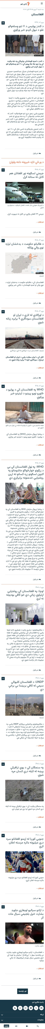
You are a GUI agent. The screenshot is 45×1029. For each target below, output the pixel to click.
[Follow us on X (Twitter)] (36, 1008)
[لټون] (37, 1026)
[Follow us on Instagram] (25, 1008)
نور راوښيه (23, 991)
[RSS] (15, 1008)
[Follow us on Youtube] (31, 1008)
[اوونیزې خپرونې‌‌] (16, 1026)
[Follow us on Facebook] (41, 1008)
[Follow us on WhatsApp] (20, 1008)
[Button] (37, 153)
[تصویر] (27, 1026)
